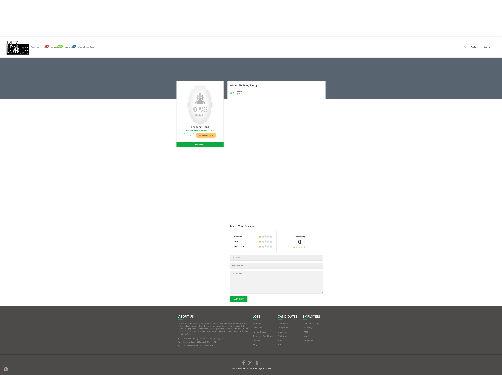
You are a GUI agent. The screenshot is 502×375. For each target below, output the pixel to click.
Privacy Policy (259, 332)
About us (35, 47)
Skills (236, 242)
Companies (283, 328)
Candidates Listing (311, 324)
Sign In (487, 47)
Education (238, 237)
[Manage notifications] (6, 369)
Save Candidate (207, 135)
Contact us (308, 340)
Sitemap (256, 340)
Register (474, 47)
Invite (189, 135)
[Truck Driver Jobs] (18, 47)
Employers (69, 47)
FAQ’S (281, 344)
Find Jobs (257, 328)
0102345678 (210, 342)
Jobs (45, 47)
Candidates (55, 47)
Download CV (200, 144)
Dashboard (283, 324)
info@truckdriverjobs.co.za (216, 339)
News (305, 336)
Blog (255, 344)
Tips (280, 340)
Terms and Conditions (263, 336)
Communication (240, 246)
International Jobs (86, 47)
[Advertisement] (78, 18)
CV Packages (308, 328)
